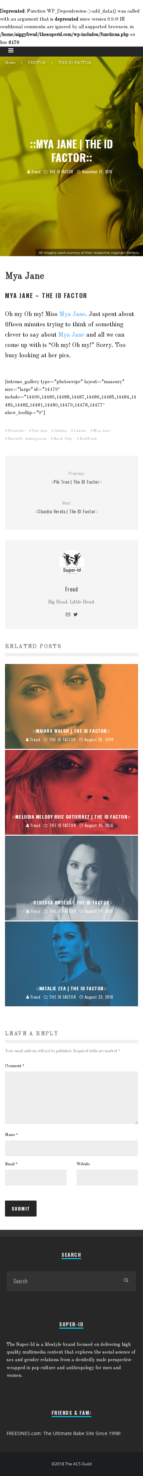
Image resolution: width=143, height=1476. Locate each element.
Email (11, 1164)
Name (11, 1135)
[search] (126, 1281)
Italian (60, 431)
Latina (80, 431)
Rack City (63, 439)
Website (83, 1164)
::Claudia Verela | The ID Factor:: (66, 507)
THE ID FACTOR (61, 171)
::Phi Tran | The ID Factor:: (76, 478)
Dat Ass (39, 431)
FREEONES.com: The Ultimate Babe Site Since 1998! (64, 1433)
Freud (35, 171)
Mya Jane (72, 314)
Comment (14, 1066)
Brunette (16, 431)
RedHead (88, 439)
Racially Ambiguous (27, 439)
